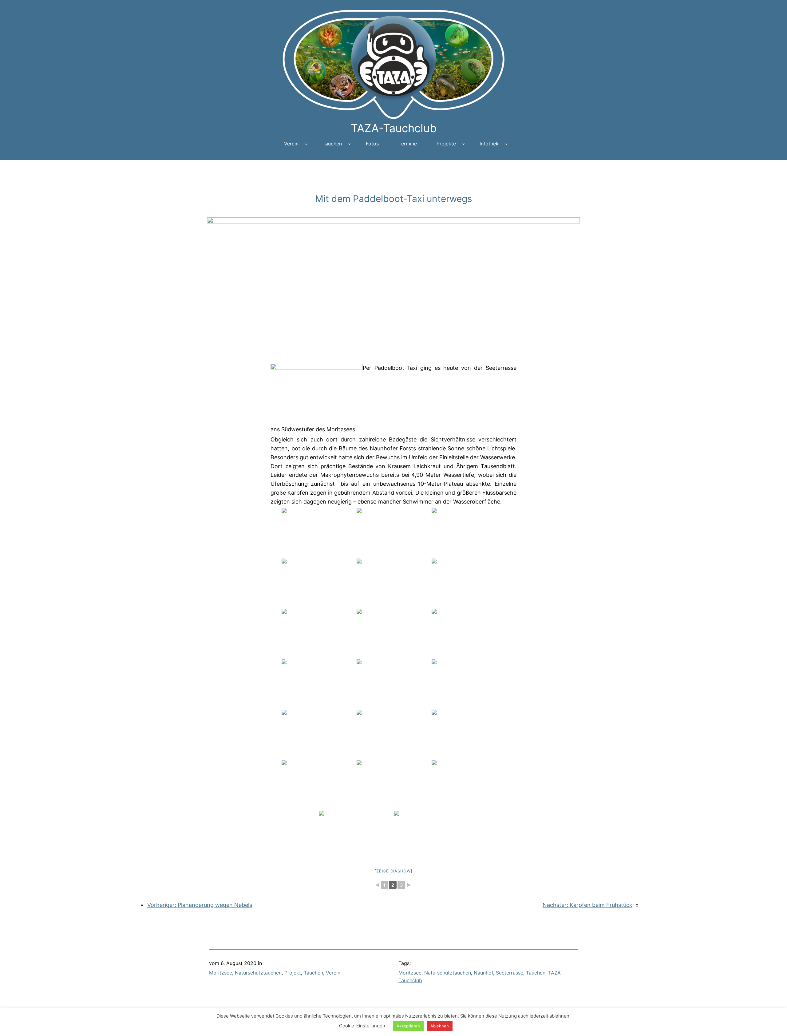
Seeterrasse (509, 973)
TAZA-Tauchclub (394, 128)
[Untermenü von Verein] (306, 143)
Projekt (292, 973)
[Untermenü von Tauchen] (349, 143)
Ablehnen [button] (439, 1025)
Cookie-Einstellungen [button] (362, 1026)
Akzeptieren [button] (408, 1025)
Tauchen (313, 973)
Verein (333, 973)
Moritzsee (220, 973)
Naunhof (483, 973)
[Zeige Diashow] (393, 870)
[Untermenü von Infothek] (506, 143)
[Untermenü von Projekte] (463, 143)
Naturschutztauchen (258, 973)
